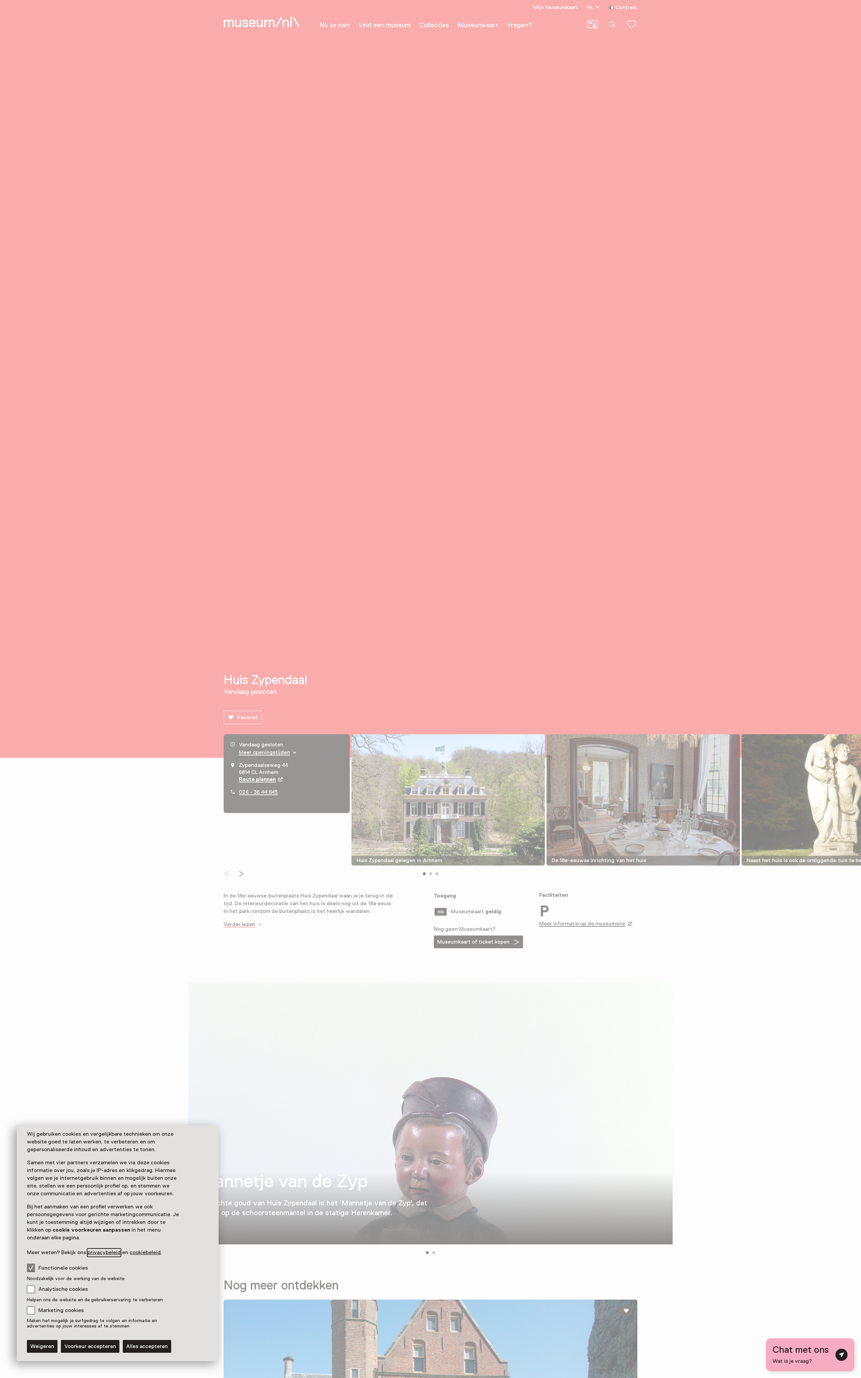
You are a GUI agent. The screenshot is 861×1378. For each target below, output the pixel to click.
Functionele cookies (63, 1268)
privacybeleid (104, 1252)
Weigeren (42, 1346)
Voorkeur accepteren (90, 1346)
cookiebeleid (145, 1252)
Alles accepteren (147, 1346)
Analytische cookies (63, 1289)
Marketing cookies (61, 1310)
